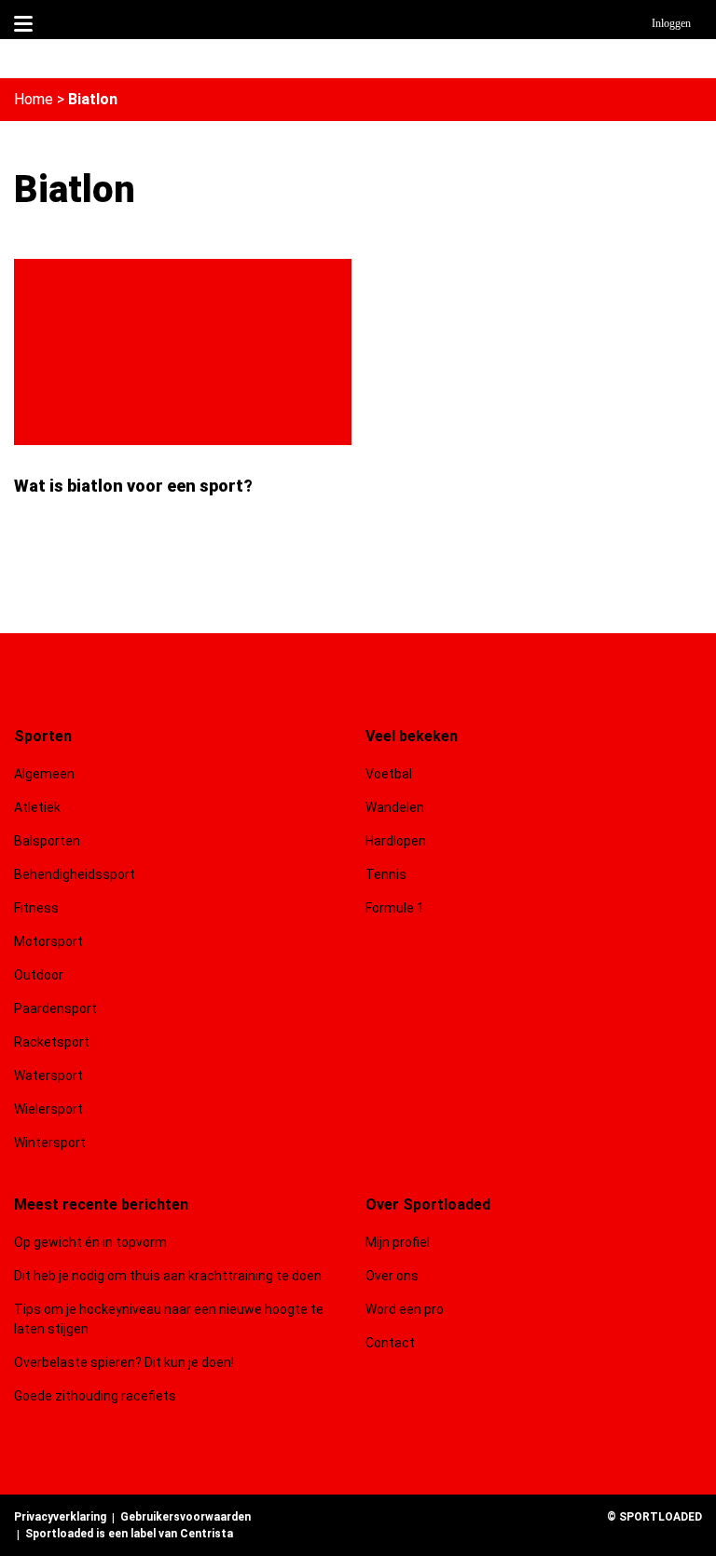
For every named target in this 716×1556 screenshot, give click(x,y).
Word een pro (404, 1309)
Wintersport (50, 1142)
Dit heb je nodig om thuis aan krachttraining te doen (168, 1275)
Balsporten (47, 840)
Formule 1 (394, 907)
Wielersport (48, 1109)
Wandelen (394, 807)
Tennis (385, 874)
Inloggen (671, 23)
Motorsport (48, 941)
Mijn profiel (397, 1242)
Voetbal (388, 773)
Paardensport (55, 1008)
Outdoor (40, 974)
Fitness (36, 907)
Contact (390, 1342)
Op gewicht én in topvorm (90, 1242)
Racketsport (52, 1042)
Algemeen (44, 773)
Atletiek (37, 807)
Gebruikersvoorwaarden (185, 1516)
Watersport (48, 1075)
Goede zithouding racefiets (95, 1395)
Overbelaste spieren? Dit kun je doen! (124, 1362)
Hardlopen (395, 840)
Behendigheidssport (74, 874)
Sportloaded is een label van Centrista (129, 1533)
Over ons (392, 1275)
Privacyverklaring (60, 1516)
